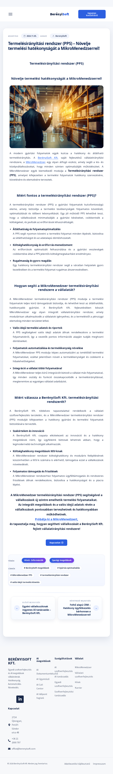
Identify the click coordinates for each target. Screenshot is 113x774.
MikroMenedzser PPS (22, 575)
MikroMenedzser (35, 162)
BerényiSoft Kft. (48, 157)
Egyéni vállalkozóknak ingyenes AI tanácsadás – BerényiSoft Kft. (36, 606)
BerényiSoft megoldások (37, 568)
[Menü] (10, 14)
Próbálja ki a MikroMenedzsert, (56, 519)
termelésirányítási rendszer (55, 575)
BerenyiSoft (61, 36)
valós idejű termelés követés (25, 582)
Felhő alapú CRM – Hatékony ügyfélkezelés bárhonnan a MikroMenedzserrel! (82, 606)
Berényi (59, 14)
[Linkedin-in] (20, 699)
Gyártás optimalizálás (69, 568)
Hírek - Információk (33, 560)
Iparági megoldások (61, 560)
